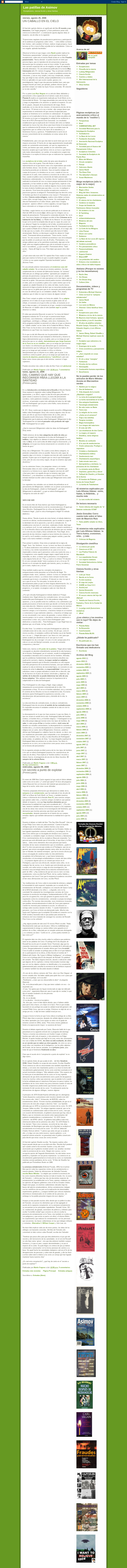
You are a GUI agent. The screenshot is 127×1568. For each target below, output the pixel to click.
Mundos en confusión (87, 441)
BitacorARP (83, 257)
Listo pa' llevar (84, 575)
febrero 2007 (81, 762)
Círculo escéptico (85, 162)
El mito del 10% (85, 428)
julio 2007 (80, 747)
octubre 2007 (81, 741)
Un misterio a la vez (86, 210)
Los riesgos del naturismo (89, 425)
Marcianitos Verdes (86, 187)
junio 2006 (80, 783)
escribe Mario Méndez (31, 1173)
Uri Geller (82, 302)
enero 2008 (80, 733)
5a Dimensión (84, 628)
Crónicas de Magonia (87, 539)
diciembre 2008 (82, 700)
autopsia (26, 793)
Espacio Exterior (85, 254)
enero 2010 (80, 661)
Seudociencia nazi (86, 456)
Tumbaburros (84, 134)
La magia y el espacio (87, 433)
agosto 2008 (81, 712)
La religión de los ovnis (88, 412)
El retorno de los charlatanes (90, 200)
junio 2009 (80, 682)
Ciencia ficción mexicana (88, 593)
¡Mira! (81, 613)
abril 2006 (80, 789)
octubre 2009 (81, 670)
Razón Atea (83, 274)
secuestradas (28, 813)
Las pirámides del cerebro (89, 259)
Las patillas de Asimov (40, 7)
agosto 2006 (81, 777)
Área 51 (51, 797)
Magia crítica (84, 190)
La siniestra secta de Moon (89, 469)
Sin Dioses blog (85, 280)
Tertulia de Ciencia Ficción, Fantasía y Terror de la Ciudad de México (89, 603)
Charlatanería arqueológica (89, 459)
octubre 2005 (81, 807)
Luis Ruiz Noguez (39, 94)
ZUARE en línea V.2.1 (87, 585)
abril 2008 (80, 724)
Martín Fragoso (96, 53)
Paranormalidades (86, 249)
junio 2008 (80, 718)
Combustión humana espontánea (91, 369)
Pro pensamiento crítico (88, 247)
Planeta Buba (84, 626)
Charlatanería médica (87, 454)
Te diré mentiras (85, 580)
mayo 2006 (80, 786)
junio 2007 (80, 750)
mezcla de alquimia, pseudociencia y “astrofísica (41, 357)
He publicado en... (86, 641)
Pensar (81, 165)
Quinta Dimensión (86, 590)
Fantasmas (83, 362)
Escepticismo (84, 67)
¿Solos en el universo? (88, 415)
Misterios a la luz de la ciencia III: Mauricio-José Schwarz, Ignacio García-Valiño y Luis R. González (89, 317)
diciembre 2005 (82, 801)
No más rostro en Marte (88, 407)
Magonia (82, 223)
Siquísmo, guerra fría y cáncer (90, 472)
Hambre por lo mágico (87, 387)
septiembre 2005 (82, 810)
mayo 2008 (80, 721)
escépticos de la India (34, 161)
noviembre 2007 (82, 739)
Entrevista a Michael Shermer (90, 292)
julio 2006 (80, 780)
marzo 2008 (80, 727)
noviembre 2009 (82, 667)
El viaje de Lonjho (86, 582)
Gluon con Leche (85, 234)
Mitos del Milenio (85, 159)
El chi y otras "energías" (88, 359)
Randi (53, 53)
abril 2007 (80, 756)
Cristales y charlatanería (88, 451)
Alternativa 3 (36, 1223)
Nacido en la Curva (86, 577)
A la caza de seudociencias (89, 443)
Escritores (83, 651)
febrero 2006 (81, 795)
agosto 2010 (81, 658)
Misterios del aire (85, 221)
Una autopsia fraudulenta (88, 402)
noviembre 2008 (82, 703)
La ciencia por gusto (87, 547)
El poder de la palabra (47, 649)
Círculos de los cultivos (88, 364)
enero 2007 (80, 765)
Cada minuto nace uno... (88, 461)
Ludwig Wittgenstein (87, 72)
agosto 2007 (81, 744)
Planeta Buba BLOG (86, 633)
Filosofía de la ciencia (87, 69)
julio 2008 (80, 715)
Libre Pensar (84, 231)
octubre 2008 (81, 706)
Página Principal (49, 1271)
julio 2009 (80, 679)
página (66, 298)
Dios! (81, 123)
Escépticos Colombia (87, 152)
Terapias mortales (86, 420)
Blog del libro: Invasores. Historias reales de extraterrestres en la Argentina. (90, 195)
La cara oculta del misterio (89, 499)
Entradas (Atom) (39, 1275)
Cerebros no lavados (87, 203)
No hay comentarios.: (31, 765)
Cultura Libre (84, 282)
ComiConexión (84, 631)
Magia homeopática (86, 423)
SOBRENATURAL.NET (87, 126)
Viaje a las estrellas (86, 418)
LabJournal (67, 366)
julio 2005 (80, 816)
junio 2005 (80, 819)
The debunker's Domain (88, 175)
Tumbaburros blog (86, 226)
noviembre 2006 (82, 771)
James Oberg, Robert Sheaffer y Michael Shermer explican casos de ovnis (90, 335)
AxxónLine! (83, 587)
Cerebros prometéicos (87, 244)
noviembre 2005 (82, 804)
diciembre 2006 (82, 768)
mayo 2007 (80, 753)
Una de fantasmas (86, 389)
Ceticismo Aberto (85, 167)
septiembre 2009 (82, 673)
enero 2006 (80, 798)
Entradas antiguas (65, 1271)
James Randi (84, 170)
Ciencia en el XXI (85, 549)
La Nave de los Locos (87, 136)
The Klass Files (85, 172)
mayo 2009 (80, 685)
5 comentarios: (65, 1267)
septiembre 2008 (82, 709)
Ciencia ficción (84, 74)
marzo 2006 (80, 792)
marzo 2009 (80, 691)
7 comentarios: (65, 370)
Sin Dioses (83, 277)
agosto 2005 (81, 813)
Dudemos (82, 236)
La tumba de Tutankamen (88, 484)
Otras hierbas (84, 85)
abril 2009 (80, 688)
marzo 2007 (80, 759)
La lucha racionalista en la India (91, 400)
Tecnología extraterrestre (88, 405)
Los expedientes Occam (88, 557)
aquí (57, 307)
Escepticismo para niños (88, 313)
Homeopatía (83, 367)
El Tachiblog (84, 213)
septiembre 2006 (82, 774)
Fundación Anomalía (87, 139)
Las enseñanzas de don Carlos (91, 430)
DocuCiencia (84, 372)
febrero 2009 (81, 694)
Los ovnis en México (87, 305)
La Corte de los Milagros (88, 228)
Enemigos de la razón (87, 346)
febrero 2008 (81, 730)
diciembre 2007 (82, 736)
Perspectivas (84, 121)
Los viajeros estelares (87, 560)
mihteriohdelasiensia (87, 218)
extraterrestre (39, 793)
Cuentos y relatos (85, 77)
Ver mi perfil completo (92, 56)
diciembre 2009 (82, 664)
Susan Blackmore (86, 177)
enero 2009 (80, 697)
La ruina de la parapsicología (90, 397)
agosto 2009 (81, 676)
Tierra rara (83, 410)
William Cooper (48, 1223)
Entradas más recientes (32, 1271)
